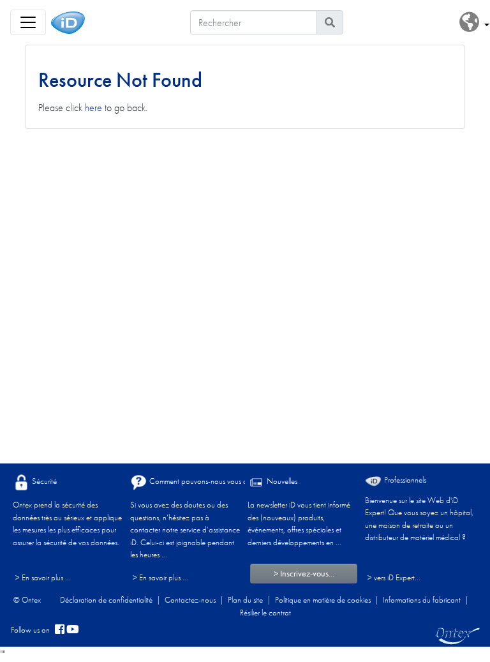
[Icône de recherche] (329, 22)
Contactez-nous (190, 599)
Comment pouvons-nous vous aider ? (206, 481)
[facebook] (59, 630)
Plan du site (245, 599)
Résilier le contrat (265, 612)
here (93, 107)
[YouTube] (72, 630)
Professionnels (404, 479)
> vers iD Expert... (394, 577)
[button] (474, 22)
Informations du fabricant (422, 599)
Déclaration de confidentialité (106, 599)
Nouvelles (281, 481)
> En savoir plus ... (43, 577)
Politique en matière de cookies (323, 599)
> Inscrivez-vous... (304, 573)
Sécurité (43, 481)
